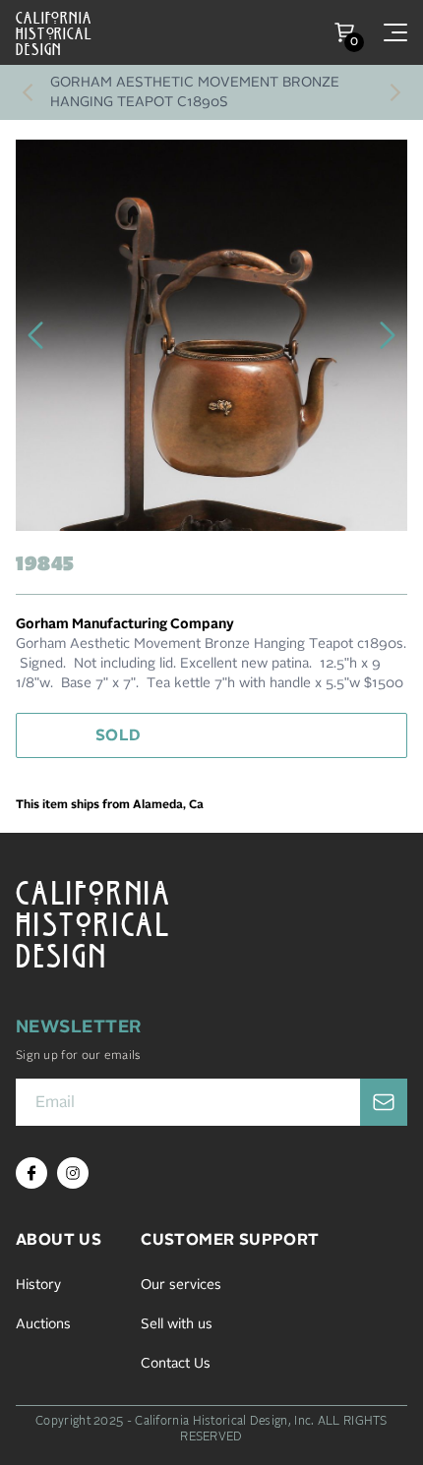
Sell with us (176, 1324)
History (38, 1285)
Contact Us (176, 1364)
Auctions (43, 1324)
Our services (181, 1285)
